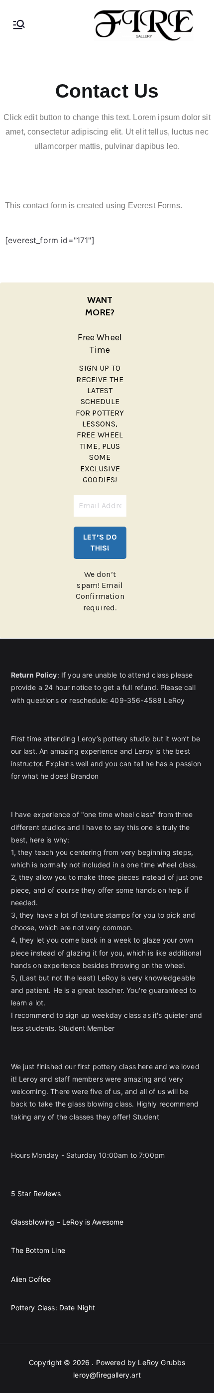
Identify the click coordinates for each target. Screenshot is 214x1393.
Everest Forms (154, 205)
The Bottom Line (38, 1250)
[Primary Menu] (19, 25)
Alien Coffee (31, 1279)
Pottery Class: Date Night (53, 1307)
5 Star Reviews (36, 1193)
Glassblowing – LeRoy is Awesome (67, 1222)
